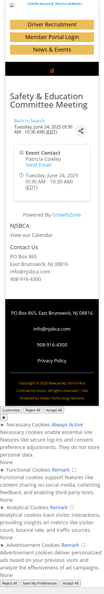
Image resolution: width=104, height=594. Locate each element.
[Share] (81, 131)
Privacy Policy (52, 360)
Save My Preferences (40, 583)
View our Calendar (31, 235)
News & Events (52, 49)
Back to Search (29, 121)
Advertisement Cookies (33, 545)
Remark (61, 469)
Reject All (33, 410)
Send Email (39, 164)
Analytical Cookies (27, 507)
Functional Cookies (28, 469)
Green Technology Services (62, 398)
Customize (11, 410)
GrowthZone (66, 214)
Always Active (67, 424)
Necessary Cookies (28, 424)
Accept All (54, 410)
